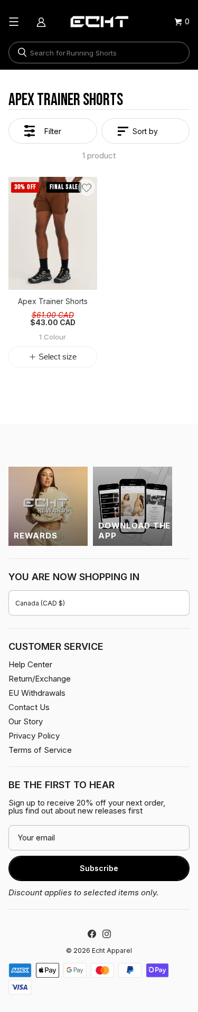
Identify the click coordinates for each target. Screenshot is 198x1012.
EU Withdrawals (36, 693)
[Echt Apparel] (99, 21)
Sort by (145, 131)
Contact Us (29, 707)
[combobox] (99, 52)
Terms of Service (40, 750)
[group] (52, 233)
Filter (52, 131)
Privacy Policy (34, 736)
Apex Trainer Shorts (53, 302)
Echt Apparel (112, 950)
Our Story (25, 721)
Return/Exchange (39, 679)
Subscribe (99, 868)
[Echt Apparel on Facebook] (91, 933)
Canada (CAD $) (40, 603)
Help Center (30, 664)
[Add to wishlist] (86, 187)
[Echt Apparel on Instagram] (106, 933)
